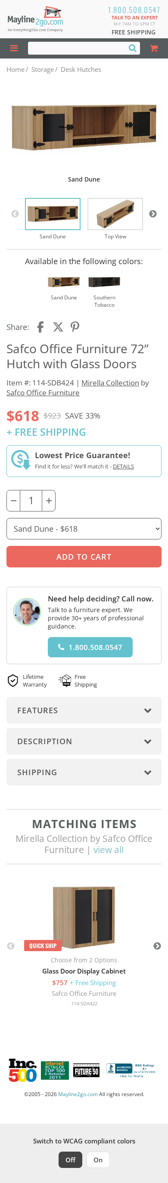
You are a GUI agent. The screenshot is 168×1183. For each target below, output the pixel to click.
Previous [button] (15, 214)
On (98, 1159)
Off (70, 1159)
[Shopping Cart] (154, 48)
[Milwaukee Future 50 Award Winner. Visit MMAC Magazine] (86, 1070)
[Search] (132, 47)
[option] (53, 219)
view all (108, 850)
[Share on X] (58, 327)
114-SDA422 (84, 1003)
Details (123, 466)
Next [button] (153, 214)
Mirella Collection (110, 383)
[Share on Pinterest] (75, 327)
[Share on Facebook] (41, 327)
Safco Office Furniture (43, 392)
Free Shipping (134, 32)
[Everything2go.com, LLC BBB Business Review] (132, 1070)
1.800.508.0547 (134, 9)
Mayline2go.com (78, 1094)
